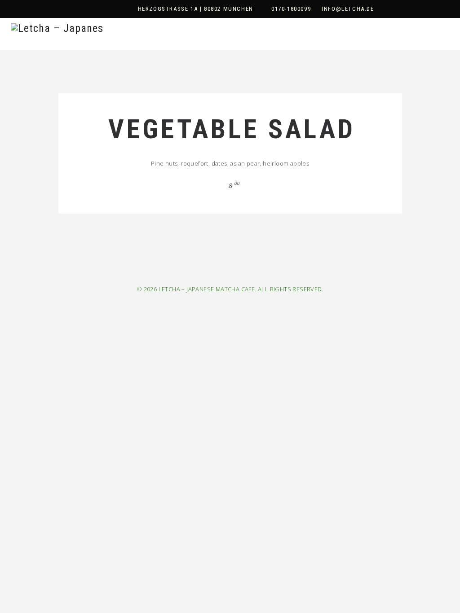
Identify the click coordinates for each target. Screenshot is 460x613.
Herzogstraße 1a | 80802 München (195, 8)
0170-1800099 (291, 8)
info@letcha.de (348, 8)
